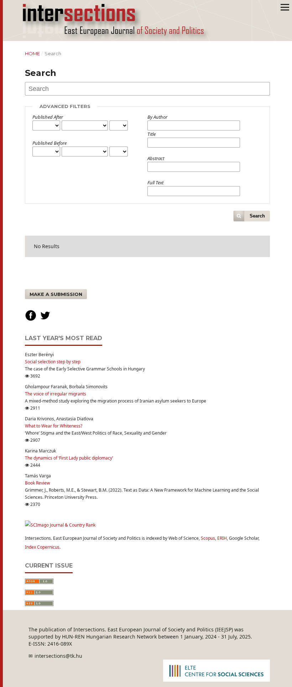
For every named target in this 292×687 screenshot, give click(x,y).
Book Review (37, 483)
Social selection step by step (52, 362)
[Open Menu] (285, 7)
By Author (157, 117)
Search (257, 216)
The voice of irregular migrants (55, 394)
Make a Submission (56, 294)
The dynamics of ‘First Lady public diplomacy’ (69, 458)
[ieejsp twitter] (45, 320)
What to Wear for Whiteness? (53, 426)
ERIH (222, 538)
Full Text (155, 182)
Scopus (208, 538)
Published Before (49, 143)
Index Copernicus (42, 547)
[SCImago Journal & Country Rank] (60, 525)
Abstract (155, 158)
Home (32, 53)
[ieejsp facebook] (30, 320)
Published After (47, 117)
